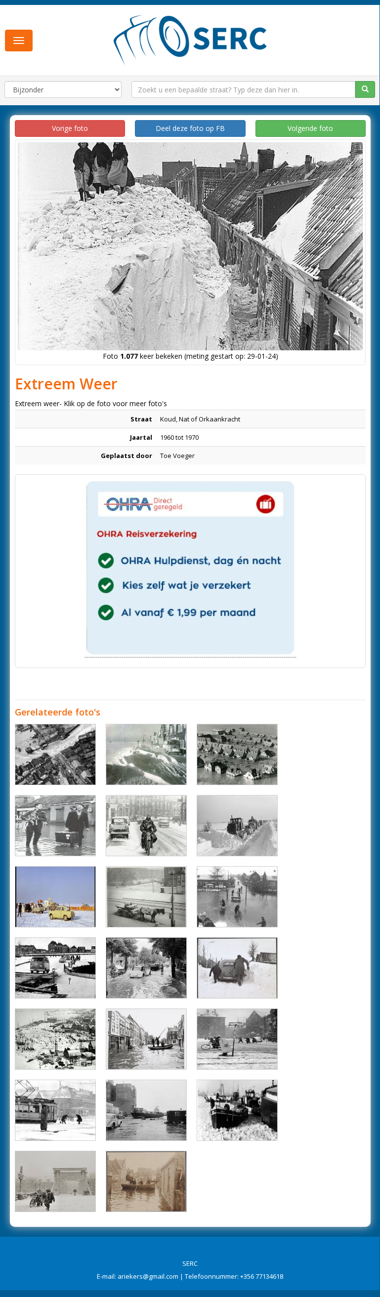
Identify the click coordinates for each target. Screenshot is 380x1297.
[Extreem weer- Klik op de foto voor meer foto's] (55, 754)
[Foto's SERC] (190, 39)
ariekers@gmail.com (148, 1276)
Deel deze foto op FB (190, 128)
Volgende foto (310, 128)
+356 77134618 (261, 1276)
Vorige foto (70, 128)
